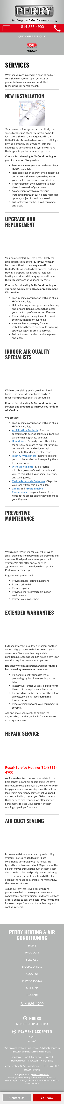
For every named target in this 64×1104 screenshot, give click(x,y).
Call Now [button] (47, 1098)
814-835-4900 (32, 1003)
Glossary (32, 994)
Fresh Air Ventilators (24, 455)
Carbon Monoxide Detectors (28, 481)
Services (32, 959)
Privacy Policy (32, 980)
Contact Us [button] (16, 1098)
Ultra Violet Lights (22, 466)
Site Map (32, 987)
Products (32, 952)
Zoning (16, 488)
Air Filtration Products (25, 430)
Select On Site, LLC (40, 1074)
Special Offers (32, 966)
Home (32, 945)
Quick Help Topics (31, 36)
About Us (32, 973)
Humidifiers (19, 441)
